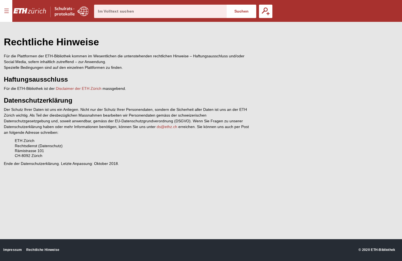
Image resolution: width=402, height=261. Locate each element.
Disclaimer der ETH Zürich (78, 88)
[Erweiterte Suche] (265, 11)
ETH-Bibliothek (383, 250)
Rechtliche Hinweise (43, 250)
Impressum (12, 250)
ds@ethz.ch (167, 126)
